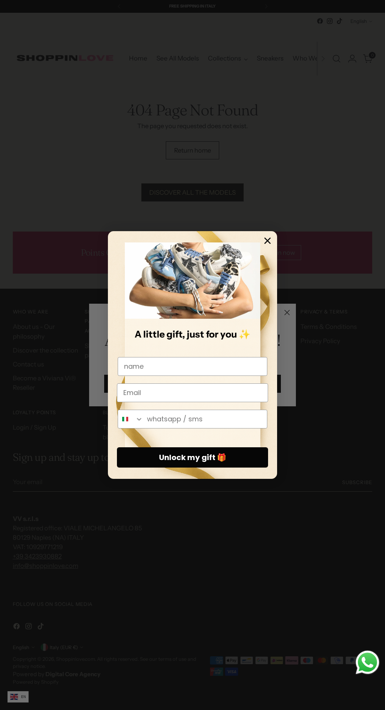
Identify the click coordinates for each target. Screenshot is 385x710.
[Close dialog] (267, 240)
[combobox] (130, 419)
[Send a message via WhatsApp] (367, 662)
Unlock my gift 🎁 (192, 457)
